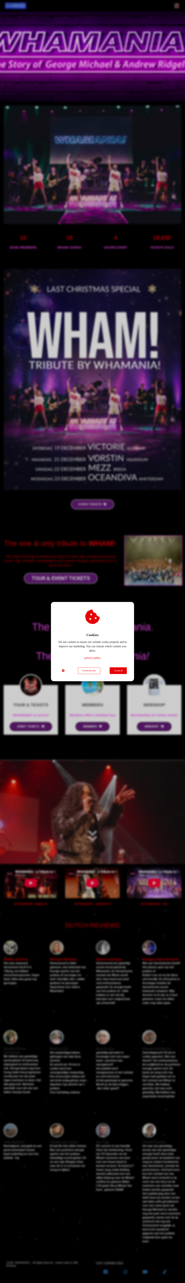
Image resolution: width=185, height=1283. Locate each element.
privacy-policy (92, 657)
